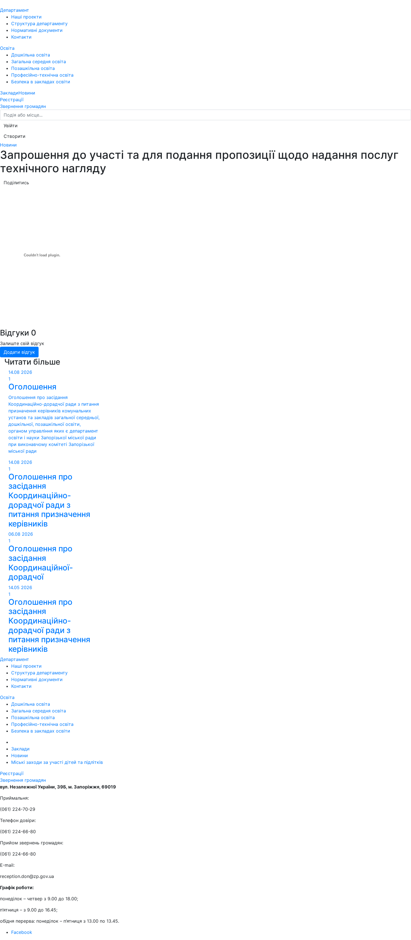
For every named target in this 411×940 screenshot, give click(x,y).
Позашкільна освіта (33, 68)
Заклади (9, 93)
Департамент (14, 10)
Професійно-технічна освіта (42, 75)
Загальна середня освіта (38, 61)
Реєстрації (11, 99)
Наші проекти (26, 17)
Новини (26, 93)
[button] (10, 125)
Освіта (7, 48)
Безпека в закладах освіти (40, 81)
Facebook (21, 932)
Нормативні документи (37, 30)
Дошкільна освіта (30, 55)
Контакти (21, 37)
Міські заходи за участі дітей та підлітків (57, 762)
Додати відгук (19, 352)
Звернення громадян (23, 106)
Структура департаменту (39, 23)
